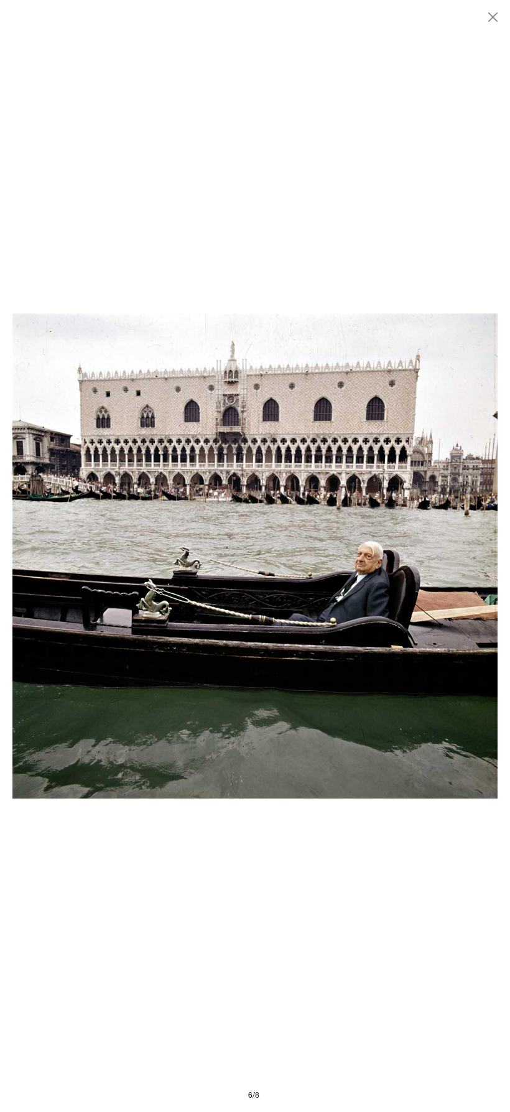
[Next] (376, 556)
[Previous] (133, 556)
